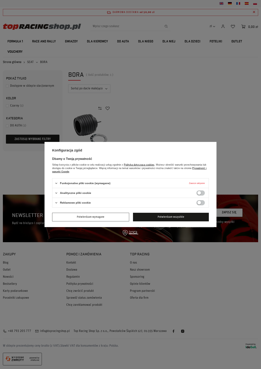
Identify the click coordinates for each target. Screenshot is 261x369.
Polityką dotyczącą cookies (139, 164)
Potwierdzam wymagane (90, 216)
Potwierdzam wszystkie (171, 216)
